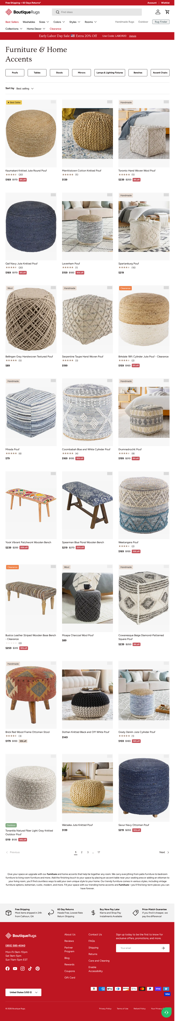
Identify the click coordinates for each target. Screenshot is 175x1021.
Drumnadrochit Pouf (128, 444)
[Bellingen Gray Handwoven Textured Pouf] (30, 316)
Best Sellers (12, 21)
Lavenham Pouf (70, 261)
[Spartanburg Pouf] (142, 224)
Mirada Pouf (12, 444)
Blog (66, 948)
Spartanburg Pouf (127, 261)
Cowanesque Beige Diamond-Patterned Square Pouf (139, 630)
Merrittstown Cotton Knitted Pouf (80, 169)
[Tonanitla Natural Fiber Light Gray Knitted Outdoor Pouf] (30, 779)
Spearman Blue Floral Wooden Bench (82, 536)
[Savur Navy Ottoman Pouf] (142, 779)
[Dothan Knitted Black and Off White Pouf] (86, 687)
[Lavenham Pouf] (86, 224)
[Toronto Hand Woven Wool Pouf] (142, 133)
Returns (91, 945)
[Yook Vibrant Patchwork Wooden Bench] (30, 500)
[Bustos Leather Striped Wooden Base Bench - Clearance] (30, 592)
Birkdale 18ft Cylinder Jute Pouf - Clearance (142, 353)
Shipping (92, 938)
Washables (29, 21)
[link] (38, 843)
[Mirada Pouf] (30, 408)
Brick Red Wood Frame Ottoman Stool (27, 724)
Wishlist (163, 2)
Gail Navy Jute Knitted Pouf (21, 261)
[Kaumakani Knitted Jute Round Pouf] (30, 133)
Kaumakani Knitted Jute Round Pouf (26, 169)
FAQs (90, 931)
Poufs (15, 72)
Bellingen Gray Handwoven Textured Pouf (29, 353)
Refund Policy (137, 999)
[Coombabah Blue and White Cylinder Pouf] (86, 408)
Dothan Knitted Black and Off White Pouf (85, 724)
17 (97, 843)
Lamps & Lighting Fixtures (108, 72)
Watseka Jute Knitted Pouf (76, 815)
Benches (135, 72)
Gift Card (68, 968)
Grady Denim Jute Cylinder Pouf (135, 724)
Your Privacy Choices (158, 999)
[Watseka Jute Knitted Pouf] (86, 779)
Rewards (68, 955)
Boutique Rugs (18, 999)
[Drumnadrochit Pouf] (142, 408)
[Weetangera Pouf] (142, 500)
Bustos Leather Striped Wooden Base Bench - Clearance (26, 630)
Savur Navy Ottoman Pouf (132, 815)
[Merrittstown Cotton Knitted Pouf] (86, 133)
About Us (68, 925)
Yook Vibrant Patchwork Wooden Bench (28, 536)
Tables (36, 72)
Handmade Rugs (122, 21)
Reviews (68, 931)
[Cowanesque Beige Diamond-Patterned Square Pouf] (142, 592)
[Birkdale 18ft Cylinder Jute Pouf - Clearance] (142, 316)
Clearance (55, 28)
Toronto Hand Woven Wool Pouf (135, 169)
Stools (58, 72)
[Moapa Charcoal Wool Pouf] (86, 592)
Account (149, 2)
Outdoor (141, 21)
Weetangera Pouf (127, 536)
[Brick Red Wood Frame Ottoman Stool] (30, 687)
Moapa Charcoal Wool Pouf (77, 628)
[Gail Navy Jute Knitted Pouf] (30, 224)
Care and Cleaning (97, 951)
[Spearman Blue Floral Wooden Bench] (86, 500)
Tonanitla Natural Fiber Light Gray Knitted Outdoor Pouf (29, 823)
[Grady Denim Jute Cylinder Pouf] (142, 687)
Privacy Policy (103, 999)
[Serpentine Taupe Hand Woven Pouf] (86, 316)
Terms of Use (120, 999)
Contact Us (93, 925)
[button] (165, 12)
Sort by (9, 88)
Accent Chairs (157, 72)
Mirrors (79, 72)
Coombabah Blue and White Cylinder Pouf (85, 444)
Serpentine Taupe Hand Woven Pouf (82, 353)
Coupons (68, 961)
